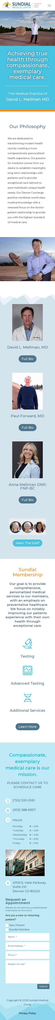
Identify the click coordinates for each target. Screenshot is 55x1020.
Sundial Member (19, 929)
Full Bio (27, 359)
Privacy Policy (27, 1013)
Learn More (28, 727)
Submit (43, 986)
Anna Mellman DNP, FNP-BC (27, 486)
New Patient (17, 925)
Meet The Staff (27, 543)
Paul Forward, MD (27, 416)
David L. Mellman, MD (27, 347)
